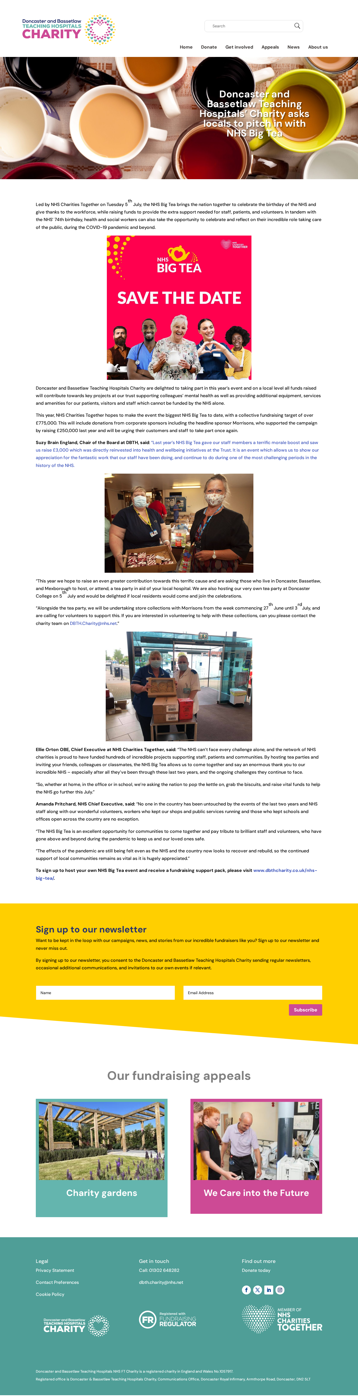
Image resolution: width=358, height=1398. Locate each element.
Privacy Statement (55, 1270)
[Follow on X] (257, 1290)
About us (318, 47)
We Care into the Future (256, 1193)
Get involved (239, 47)
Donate (209, 47)
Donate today (256, 1270)
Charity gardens (101, 1193)
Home (186, 47)
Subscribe (305, 1010)
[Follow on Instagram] (279, 1290)
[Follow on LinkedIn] (268, 1290)
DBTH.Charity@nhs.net (93, 623)
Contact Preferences (57, 1282)
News (294, 47)
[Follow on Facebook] (246, 1290)
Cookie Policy (50, 1294)
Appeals (270, 47)
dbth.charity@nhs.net (161, 1282)
